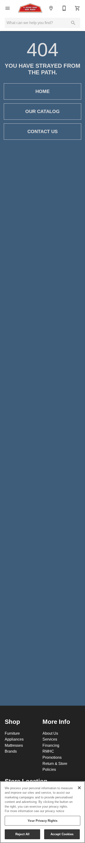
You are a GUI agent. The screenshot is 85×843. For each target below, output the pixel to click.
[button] (7, 8)
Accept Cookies (62, 834)
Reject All (22, 834)
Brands (11, 751)
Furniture (12, 733)
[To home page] (30, 8)
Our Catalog (42, 111)
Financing (50, 745)
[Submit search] (73, 23)
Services (49, 739)
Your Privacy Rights (42, 820)
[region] (42, 812)
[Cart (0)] (77, 8)
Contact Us (42, 131)
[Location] (51, 8)
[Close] (79, 788)
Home (42, 91)
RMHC (48, 751)
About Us (50, 733)
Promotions (52, 757)
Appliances (14, 739)
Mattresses (14, 745)
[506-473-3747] (64, 8)
